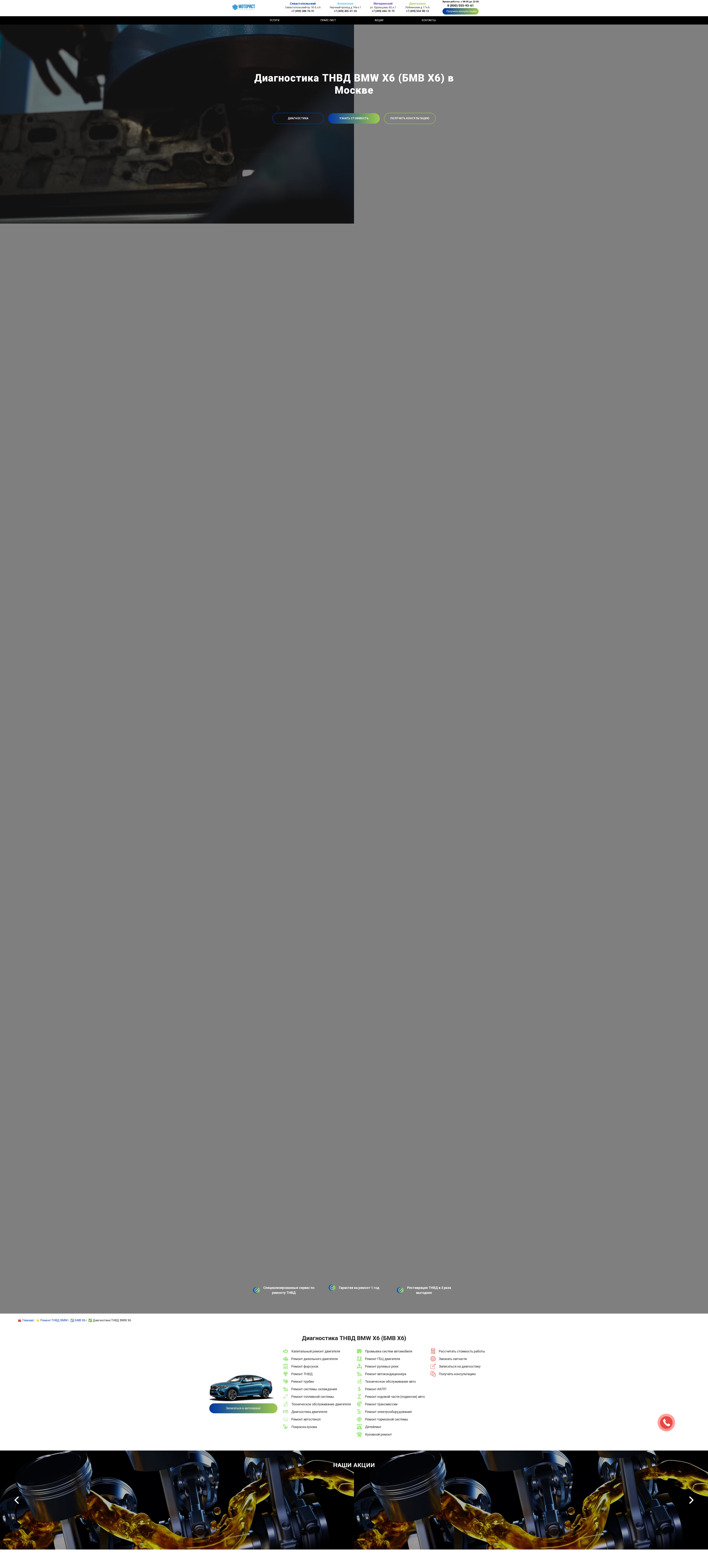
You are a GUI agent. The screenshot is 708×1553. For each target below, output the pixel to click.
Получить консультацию (461, 11)
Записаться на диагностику (460, 1366)
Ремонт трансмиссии (381, 1404)
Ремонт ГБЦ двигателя (382, 1359)
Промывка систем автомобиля (388, 1351)
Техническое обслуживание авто (390, 1381)
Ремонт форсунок (304, 1366)
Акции (379, 20)
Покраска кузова (304, 1427)
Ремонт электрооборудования (388, 1412)
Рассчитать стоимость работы (462, 1351)
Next (691, 1500)
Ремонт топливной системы (312, 1397)
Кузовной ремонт (378, 1434)
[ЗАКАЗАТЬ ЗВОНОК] (666, 1422)
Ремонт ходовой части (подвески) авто (395, 1397)
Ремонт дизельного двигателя (314, 1359)
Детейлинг (373, 1427)
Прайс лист (328, 20)
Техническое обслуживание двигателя (321, 1404)
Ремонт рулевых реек (381, 1366)
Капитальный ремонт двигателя (315, 1351)
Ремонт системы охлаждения (314, 1389)
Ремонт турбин (302, 1381)
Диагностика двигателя (309, 1412)
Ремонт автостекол (306, 1419)
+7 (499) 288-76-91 (302, 11)
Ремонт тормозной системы (386, 1419)
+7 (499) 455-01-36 (345, 11)
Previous (16, 1500)
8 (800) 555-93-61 (460, 5)
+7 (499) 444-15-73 (383, 11)
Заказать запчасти (453, 1359)
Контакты (429, 20)
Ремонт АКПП (375, 1389)
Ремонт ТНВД (302, 1374)
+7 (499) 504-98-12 (417, 11)
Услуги (274, 20)
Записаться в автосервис (243, 1408)
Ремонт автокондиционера (385, 1374)
